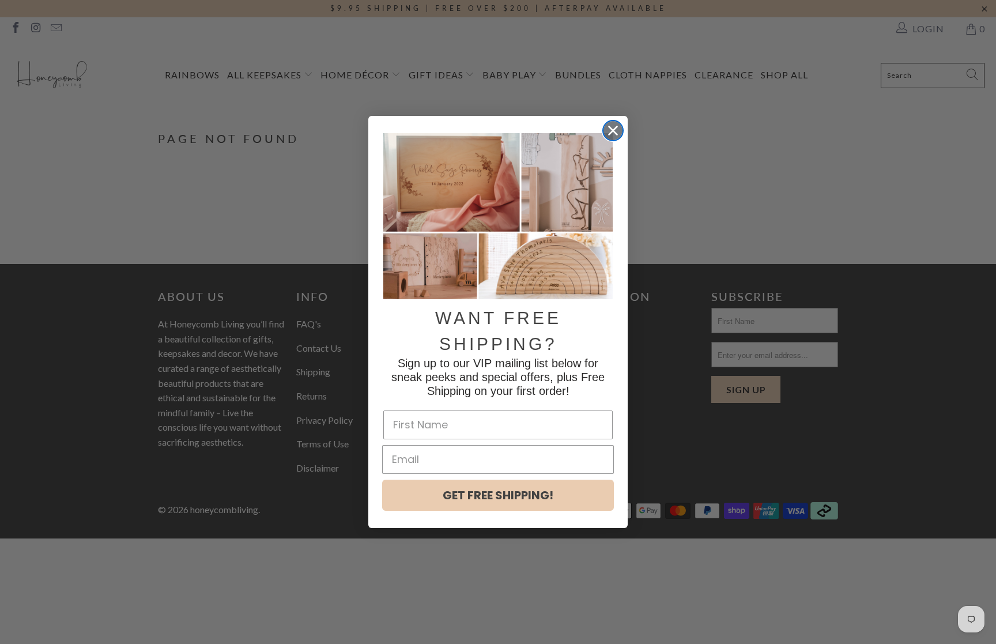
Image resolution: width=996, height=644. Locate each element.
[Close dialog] (613, 130)
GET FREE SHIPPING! (498, 495)
